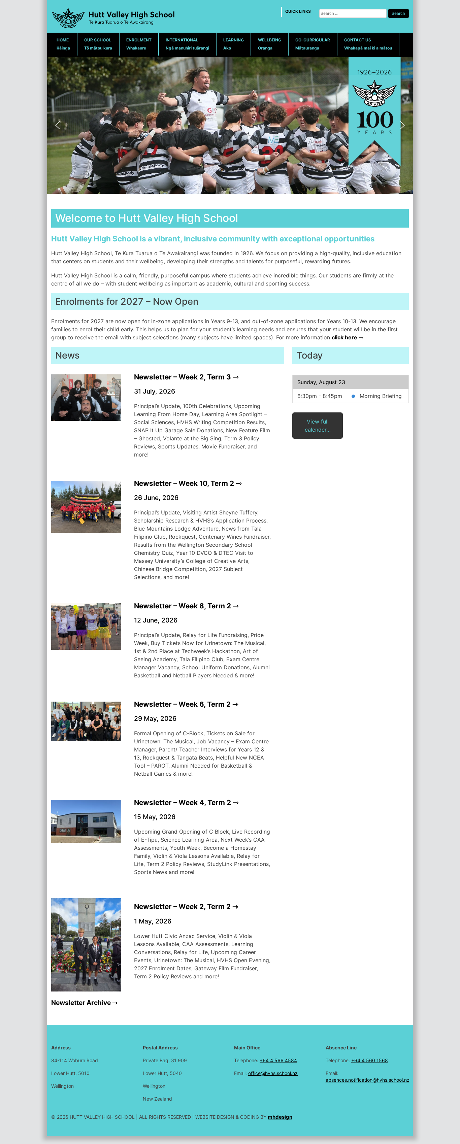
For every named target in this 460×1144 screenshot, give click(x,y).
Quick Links (298, 11)
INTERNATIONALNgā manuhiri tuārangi (187, 44)
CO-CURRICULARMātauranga (312, 44)
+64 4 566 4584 (278, 1060)
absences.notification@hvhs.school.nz (367, 1080)
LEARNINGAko (233, 44)
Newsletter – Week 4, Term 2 (182, 802)
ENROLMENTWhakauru (139, 44)
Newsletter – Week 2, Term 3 (182, 377)
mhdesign (280, 1117)
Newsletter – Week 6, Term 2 (182, 704)
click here (344, 337)
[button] (57, 125)
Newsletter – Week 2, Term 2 (182, 906)
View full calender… (318, 425)
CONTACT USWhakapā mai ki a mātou (368, 44)
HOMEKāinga (63, 44)
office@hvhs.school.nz (273, 1073)
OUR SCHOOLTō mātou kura (98, 44)
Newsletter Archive (81, 1003)
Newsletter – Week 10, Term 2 (184, 483)
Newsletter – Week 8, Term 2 (182, 606)
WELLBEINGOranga (269, 44)
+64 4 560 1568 (369, 1060)
